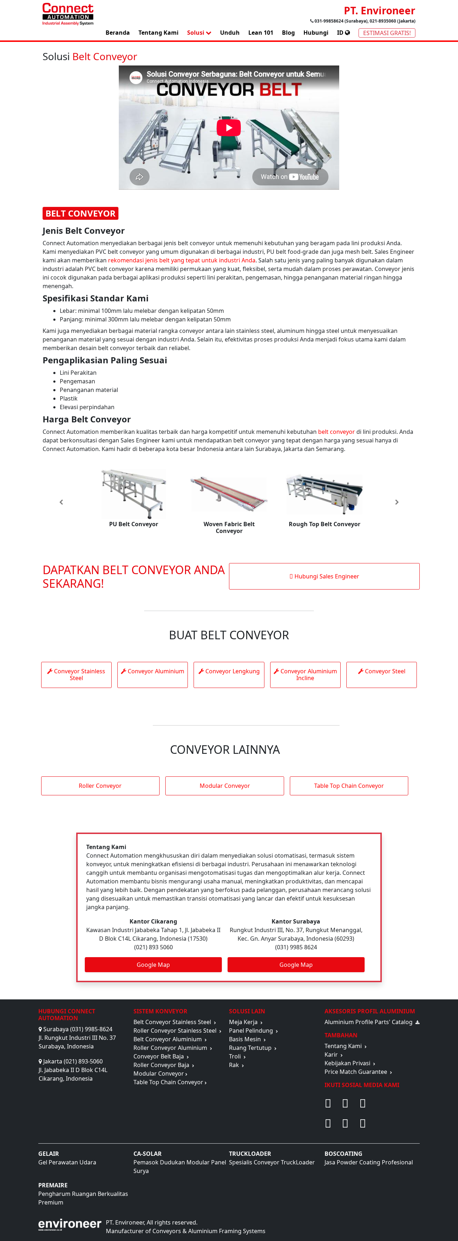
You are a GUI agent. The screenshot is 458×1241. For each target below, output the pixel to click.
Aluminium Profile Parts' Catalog (370, 1022)
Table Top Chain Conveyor (349, 786)
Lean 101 (260, 33)
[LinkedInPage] (389, 1123)
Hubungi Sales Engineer (326, 576)
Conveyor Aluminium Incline (308, 674)
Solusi (196, 33)
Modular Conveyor (225, 786)
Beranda (118, 33)
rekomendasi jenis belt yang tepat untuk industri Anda (181, 260)
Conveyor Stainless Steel (79, 674)
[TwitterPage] (389, 1103)
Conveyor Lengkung (232, 671)
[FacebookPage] (328, 1103)
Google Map (153, 965)
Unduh (230, 33)
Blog (288, 33)
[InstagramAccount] (346, 1123)
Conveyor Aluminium (155, 671)
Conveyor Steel (384, 671)
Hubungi (315, 33)
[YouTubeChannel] (328, 1123)
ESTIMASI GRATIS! (387, 33)
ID (341, 33)
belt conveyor (336, 432)
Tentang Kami (158, 33)
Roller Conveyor (100, 786)
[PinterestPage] (346, 1103)
